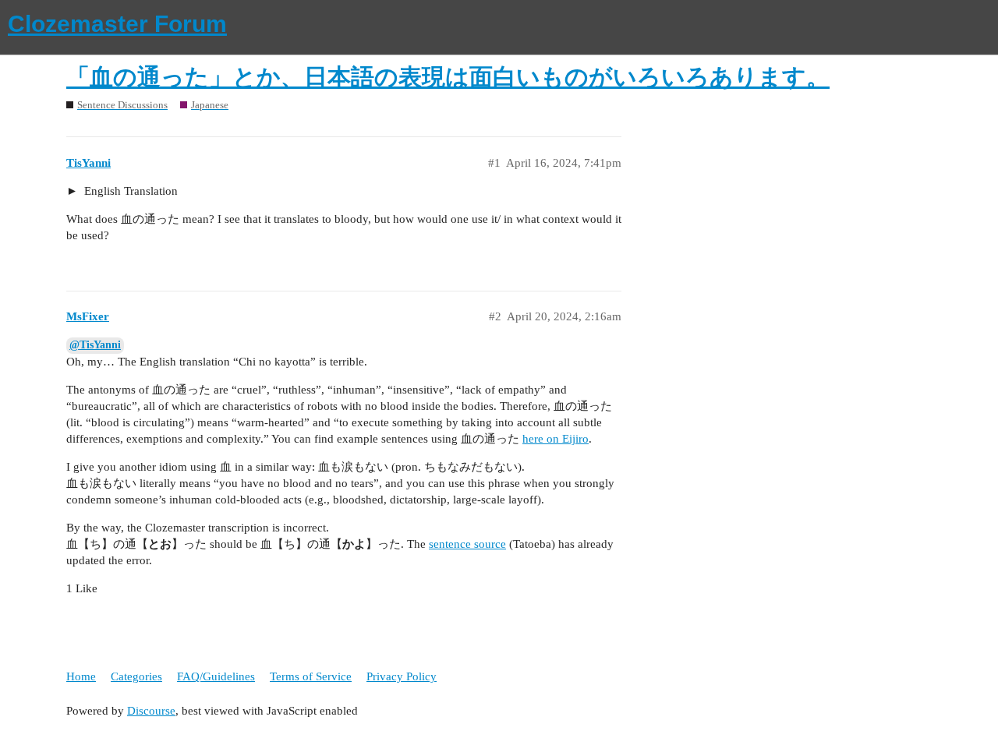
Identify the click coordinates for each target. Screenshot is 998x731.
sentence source (467, 544)
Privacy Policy (401, 676)
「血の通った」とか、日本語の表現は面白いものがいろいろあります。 (448, 77)
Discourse (151, 711)
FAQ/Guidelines (216, 676)
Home (81, 676)
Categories (136, 676)
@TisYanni (95, 345)
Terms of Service (311, 676)
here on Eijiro (555, 439)
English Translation (129, 191)
